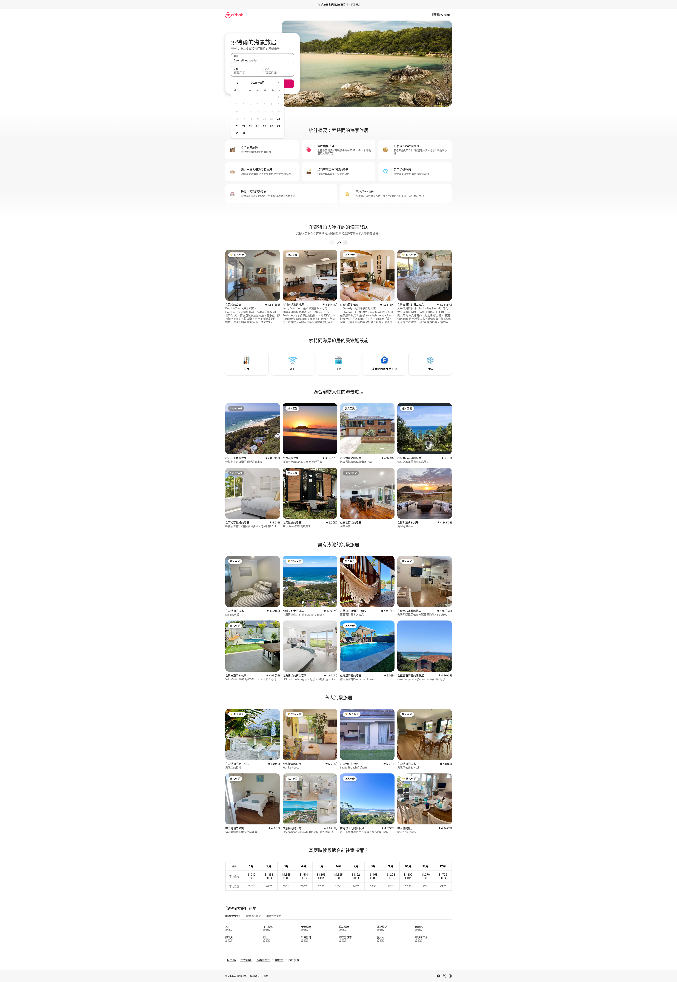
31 (243, 133)
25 (250, 126)
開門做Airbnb (441, 15)
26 (257, 126)
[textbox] (247, 73)
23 (236, 126)
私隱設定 (255, 976)
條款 (266, 976)
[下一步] (345, 242)
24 (243, 126)
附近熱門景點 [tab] (273, 915)
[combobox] (262, 60)
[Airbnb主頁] (234, 14)
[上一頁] (332, 242)
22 (278, 118)
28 (271, 126)
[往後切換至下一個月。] (278, 83)
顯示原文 (356, 4)
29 (278, 126)
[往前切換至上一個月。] (237, 83)
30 (236, 133)
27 (264, 126)
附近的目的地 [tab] (232, 915)
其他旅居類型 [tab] (253, 915)
